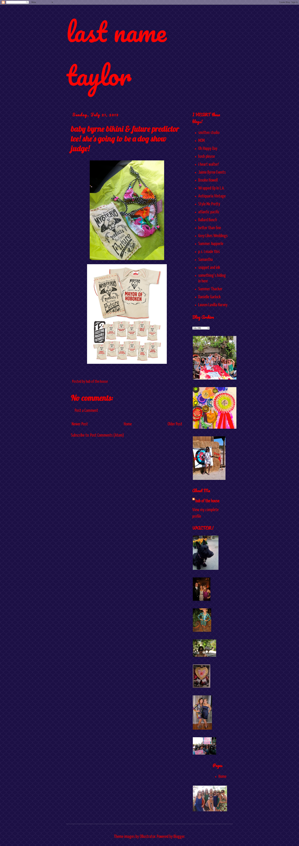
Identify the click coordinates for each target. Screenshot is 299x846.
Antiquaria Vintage (212, 196)
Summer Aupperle (210, 244)
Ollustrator (147, 836)
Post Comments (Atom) (107, 435)
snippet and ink (209, 267)
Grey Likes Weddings (213, 236)
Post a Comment (86, 410)
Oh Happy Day (207, 148)
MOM (201, 140)
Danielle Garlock (209, 297)
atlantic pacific (209, 212)
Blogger (178, 836)
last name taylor (116, 53)
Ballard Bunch (207, 220)
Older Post (175, 424)
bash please (206, 156)
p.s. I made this (209, 252)
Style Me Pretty (209, 204)
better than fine (209, 228)
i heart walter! (208, 164)
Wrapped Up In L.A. (211, 188)
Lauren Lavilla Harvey (213, 305)
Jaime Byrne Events (212, 172)
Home (128, 424)
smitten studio (208, 133)
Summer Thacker (210, 289)
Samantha (205, 260)
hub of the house (207, 501)
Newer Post (80, 424)
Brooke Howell (208, 180)
